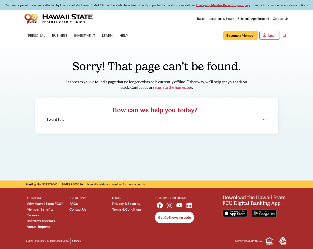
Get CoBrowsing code (174, 217)
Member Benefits (40, 209)
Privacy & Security (126, 203)
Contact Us (77, 209)
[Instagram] (169, 205)
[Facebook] (160, 205)
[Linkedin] (189, 205)
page (223, 5)
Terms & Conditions (127, 209)
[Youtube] (179, 205)
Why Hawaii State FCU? (45, 203)
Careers (33, 215)
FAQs (73, 203)
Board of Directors (41, 221)
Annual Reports (38, 226)
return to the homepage (172, 87)
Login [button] (272, 35)
